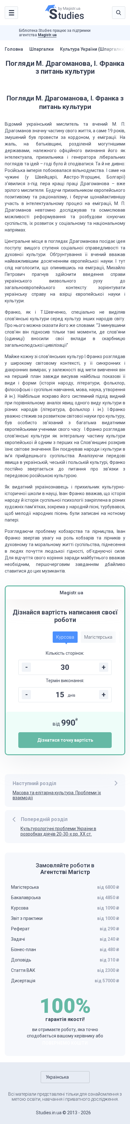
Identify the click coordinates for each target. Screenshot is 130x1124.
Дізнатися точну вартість (65, 740)
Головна (14, 49)
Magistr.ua (47, 35)
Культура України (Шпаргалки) (93, 49)
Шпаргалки (41, 49)
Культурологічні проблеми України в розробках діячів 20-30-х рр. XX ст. (58, 831)
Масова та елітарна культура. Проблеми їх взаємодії (57, 795)
